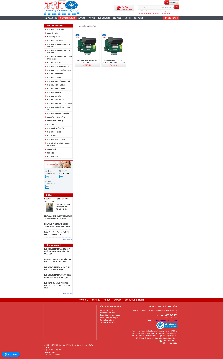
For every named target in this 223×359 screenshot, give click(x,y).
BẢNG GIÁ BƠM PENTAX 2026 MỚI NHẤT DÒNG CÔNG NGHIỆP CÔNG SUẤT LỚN (57, 251)
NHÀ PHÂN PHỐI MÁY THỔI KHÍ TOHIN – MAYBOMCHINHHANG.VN (57, 225)
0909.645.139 (171, 18)
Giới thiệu (117, 18)
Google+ (49, 355)
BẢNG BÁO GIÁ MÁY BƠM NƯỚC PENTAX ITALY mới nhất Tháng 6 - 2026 (57, 285)
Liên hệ (128, 18)
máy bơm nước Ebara (144, 13)
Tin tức (92, 18)
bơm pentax (156, 13)
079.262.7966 (64, 174)
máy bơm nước (165, 13)
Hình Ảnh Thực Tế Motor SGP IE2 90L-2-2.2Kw (56, 200)
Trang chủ (52, 18)
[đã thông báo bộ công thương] (166, 328)
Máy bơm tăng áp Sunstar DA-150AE (87, 61)
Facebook (56, 355)
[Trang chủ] (76, 26)
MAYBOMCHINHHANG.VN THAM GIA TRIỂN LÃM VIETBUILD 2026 (58, 217)
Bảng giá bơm (104, 18)
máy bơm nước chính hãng (156, 11)
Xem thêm (67, 240)
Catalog (81, 18)
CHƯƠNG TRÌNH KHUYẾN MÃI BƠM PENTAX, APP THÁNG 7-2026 (57, 260)
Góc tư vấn (138, 18)
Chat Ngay (12, 354)
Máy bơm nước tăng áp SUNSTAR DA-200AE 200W (114, 61)
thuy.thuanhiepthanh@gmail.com (164, 320)
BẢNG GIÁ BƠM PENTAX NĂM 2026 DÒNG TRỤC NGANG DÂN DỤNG (57, 276)
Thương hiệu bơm (67, 18)
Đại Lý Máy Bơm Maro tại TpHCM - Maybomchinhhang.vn (57, 233)
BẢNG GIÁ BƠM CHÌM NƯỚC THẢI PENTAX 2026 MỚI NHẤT (57, 268)
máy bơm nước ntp (172, 11)
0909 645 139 (50, 174)
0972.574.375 (50, 184)
